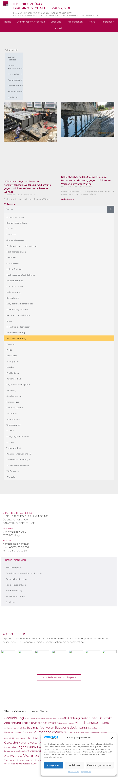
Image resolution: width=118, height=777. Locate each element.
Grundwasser (12, 263)
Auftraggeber (12, 361)
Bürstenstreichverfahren (90, 732)
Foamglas (11, 257)
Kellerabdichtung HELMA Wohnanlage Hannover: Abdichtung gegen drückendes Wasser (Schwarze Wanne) (86, 180)
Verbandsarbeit (13, 379)
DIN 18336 (11, 229)
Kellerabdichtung (15, 86)
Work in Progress (12, 58)
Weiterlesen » (10, 204)
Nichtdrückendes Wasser (18, 327)
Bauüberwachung (15, 217)
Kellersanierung (13, 292)
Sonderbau (13, 97)
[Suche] (110, 209)
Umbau (10, 442)
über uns (56, 21)
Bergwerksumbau (94, 728)
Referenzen (107, 21)
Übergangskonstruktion (17, 436)
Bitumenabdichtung (47, 732)
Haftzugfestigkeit (14, 269)
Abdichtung (14, 718)
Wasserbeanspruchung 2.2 (18, 459)
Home (7, 21)
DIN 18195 (31, 737)
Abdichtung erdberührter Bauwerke (87, 718)
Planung (10, 344)
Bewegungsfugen (13, 732)
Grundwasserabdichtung (38, 742)
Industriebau (10, 747)
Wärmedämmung (28, 763)
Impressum (86, 772)
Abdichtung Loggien (66, 723)
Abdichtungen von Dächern (52, 718)
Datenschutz (73, 772)
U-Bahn (10, 431)
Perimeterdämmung (16, 338)
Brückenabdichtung (15, 91)
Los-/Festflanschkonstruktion (20, 304)
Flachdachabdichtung (15, 74)
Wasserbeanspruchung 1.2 (18, 454)
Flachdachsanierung (16, 252)
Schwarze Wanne (14, 407)
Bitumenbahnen (72, 732)
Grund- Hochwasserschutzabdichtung (15, 67)
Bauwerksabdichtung (16, 223)
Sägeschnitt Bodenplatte (18, 384)
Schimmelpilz (12, 402)
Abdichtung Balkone (33, 718)
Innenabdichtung (14, 280)
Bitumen (27, 732)
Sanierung (11, 390)
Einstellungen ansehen (99, 765)
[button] (112, 737)
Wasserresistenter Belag (17, 465)
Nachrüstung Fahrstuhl (17, 309)
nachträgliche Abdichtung (18, 315)
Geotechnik (12, 742)
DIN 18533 (11, 234)
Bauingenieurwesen (40, 727)
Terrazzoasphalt (13, 425)
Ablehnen (74, 765)
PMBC (9, 350)
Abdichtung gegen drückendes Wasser (31, 722)
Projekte (10, 367)
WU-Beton (11, 477)
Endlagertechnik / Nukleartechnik (22, 246)
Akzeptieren (53, 765)
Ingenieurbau (28, 747)
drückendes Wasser (15, 240)
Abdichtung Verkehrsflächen (15, 728)
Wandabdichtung (34, 760)
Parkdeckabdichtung (15, 80)
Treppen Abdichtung (14, 760)
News (91, 21)
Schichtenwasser (14, 396)
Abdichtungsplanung (92, 723)
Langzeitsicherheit (11, 751)
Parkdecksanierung (15, 332)
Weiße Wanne (13, 471)
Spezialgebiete (13, 419)
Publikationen (75, 21)
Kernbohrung (12, 298)
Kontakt (59, 28)
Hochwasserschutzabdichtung (20, 275)
